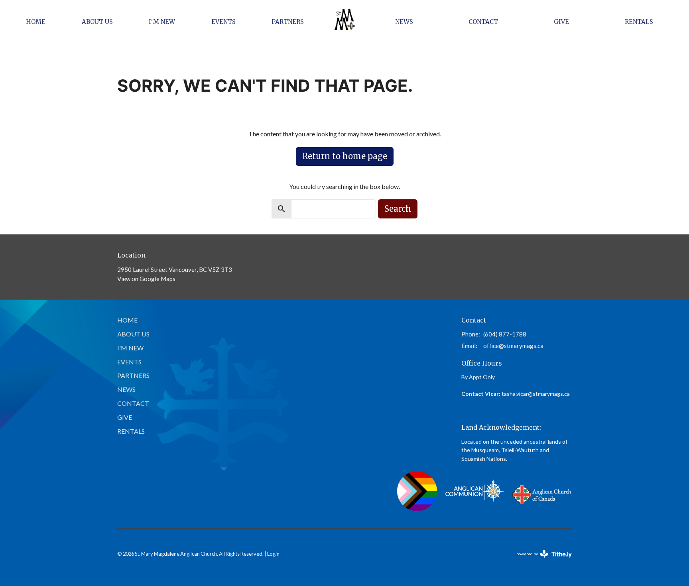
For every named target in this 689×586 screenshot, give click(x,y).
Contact (483, 22)
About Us (97, 22)
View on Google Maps (146, 278)
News (404, 22)
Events (223, 22)
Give (561, 22)
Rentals (639, 22)
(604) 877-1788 (504, 334)
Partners (288, 22)
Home (35, 22)
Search (397, 209)
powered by (541, 560)
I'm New (162, 22)
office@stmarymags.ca (513, 345)
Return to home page (344, 156)
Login (273, 554)
